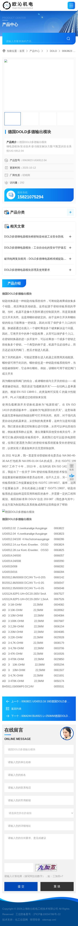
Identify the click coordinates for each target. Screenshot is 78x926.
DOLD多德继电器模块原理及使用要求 (27, 269)
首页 (21, 50)
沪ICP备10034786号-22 (47, 914)
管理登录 (35, 919)
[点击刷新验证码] (46, 867)
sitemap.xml (49, 919)
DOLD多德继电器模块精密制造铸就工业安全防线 (33, 236)
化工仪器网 (21, 919)
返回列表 (16, 708)
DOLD (53, 50)
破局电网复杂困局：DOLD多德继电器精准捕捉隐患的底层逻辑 (39, 258)
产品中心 (35, 50)
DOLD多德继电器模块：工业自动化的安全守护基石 (35, 247)
